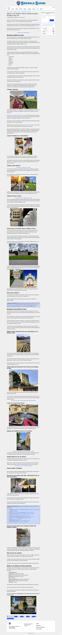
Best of (11, 11)
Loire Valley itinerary (12, 304)
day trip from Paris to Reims (32, 509)
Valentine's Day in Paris (17, 509)
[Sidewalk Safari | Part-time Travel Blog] (31, 5)
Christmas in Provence (29, 512)
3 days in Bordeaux (14, 21)
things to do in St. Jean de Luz (28, 516)
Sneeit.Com (32, 633)
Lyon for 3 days (14, 517)
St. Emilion (37, 25)
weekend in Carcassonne (17, 519)
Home (8, 11)
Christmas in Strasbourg (16, 512)
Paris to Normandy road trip (24, 520)
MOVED (15, 11)
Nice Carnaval (21, 513)
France (29, 11)
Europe (19, 11)
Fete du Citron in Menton (30, 513)
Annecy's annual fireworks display (22, 521)
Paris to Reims (23, 306)
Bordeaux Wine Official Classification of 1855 (17, 115)
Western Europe (24, 11)
